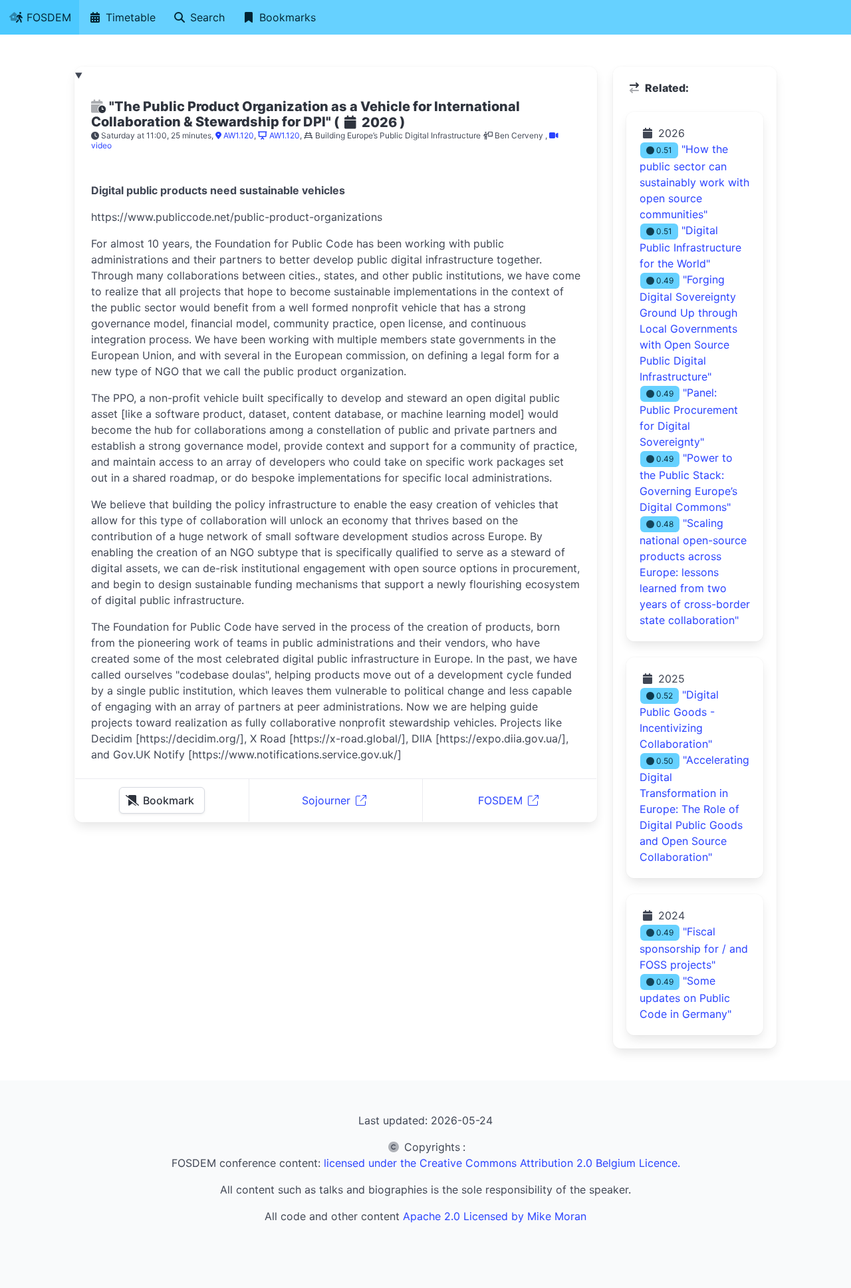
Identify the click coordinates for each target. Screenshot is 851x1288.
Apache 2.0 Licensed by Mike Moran (494, 1216)
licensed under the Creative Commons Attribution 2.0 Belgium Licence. (502, 1163)
